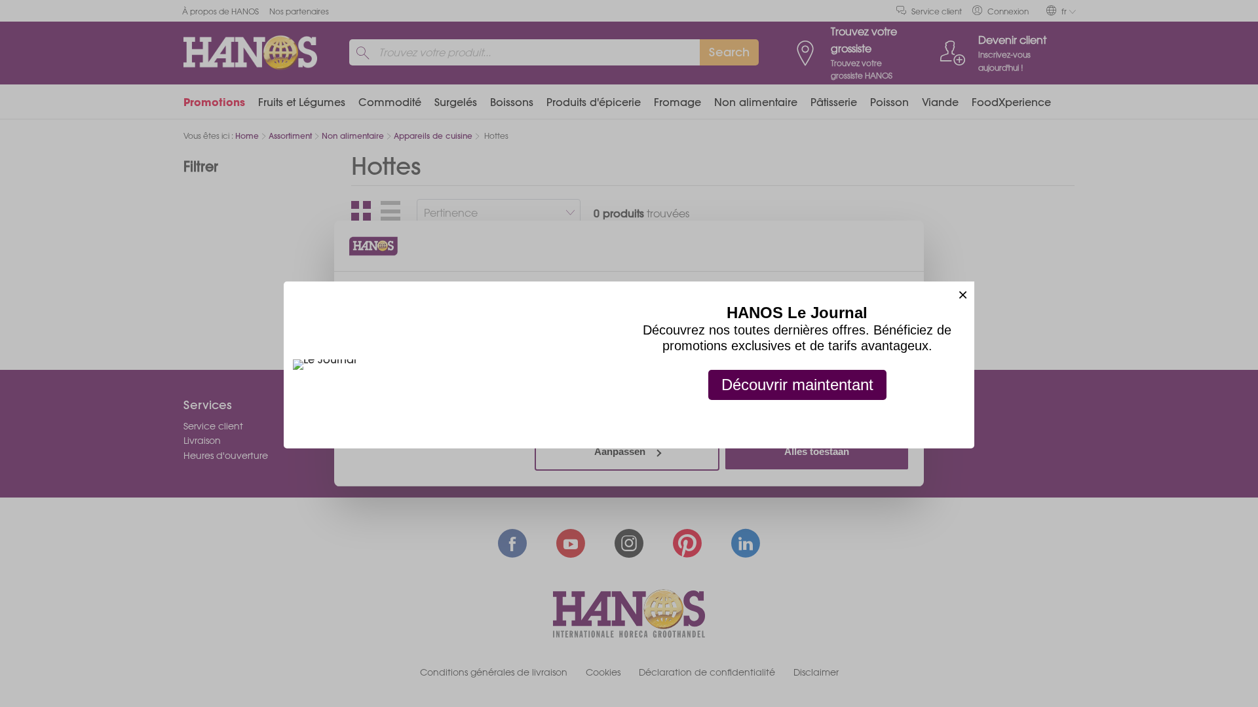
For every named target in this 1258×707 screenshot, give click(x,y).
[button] (962, 292)
